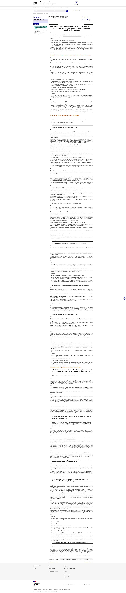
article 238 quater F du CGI (59, 431)
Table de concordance (52, 568)
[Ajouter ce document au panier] (85, 17)
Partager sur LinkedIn (88, 20)
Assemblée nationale (66, 566)
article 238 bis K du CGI (86, 389)
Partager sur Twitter (85, 20)
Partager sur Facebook (82, 20)
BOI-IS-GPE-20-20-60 (74, 300)
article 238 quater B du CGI (77, 456)
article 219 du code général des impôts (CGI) (71, 36)
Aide (34, 566)
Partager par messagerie (90, 20)
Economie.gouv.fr (66, 574)
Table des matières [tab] (37, 17)
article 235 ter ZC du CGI (68, 310)
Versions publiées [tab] (37, 21)
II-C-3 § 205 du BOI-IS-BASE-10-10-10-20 (78, 447)
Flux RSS (50, 566)
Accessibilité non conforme (37, 589)
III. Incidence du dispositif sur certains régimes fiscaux (39, 33)
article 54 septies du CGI (85, 183)
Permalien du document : (53, 559)
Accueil (34, 7)
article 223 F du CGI (54, 300)
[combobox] (50, 11)
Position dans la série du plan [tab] (39, 19)
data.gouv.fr (88, 584)
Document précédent (54, 24)
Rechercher (67, 11)
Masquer (37, 24)
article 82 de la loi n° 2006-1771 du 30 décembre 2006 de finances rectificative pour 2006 (74, 471)
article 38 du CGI (74, 85)
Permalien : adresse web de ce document (88, 17)
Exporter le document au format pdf (82, 17)
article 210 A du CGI (70, 265)
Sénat (64, 577)
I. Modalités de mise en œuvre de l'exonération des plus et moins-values (41, 27)
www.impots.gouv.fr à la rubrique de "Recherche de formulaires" (72, 113)
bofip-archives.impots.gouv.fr (53, 571)
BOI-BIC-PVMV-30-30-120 (70, 51)
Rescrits (57, 7)
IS (44, 13)
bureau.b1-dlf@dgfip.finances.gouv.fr (64, 423)
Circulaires (65, 569)
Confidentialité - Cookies (57, 589)
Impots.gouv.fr (66, 576)
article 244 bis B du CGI (64, 551)
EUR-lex (65, 573)
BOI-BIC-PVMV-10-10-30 (82, 142)
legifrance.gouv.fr (81, 584)
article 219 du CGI (61, 121)
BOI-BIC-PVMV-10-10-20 (72, 142)
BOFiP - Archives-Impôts (64, 7)
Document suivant (87, 24)
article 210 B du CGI (68, 82)
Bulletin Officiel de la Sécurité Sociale (69, 568)
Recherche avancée (76, 10)
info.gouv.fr (66, 584)
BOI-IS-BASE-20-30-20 (58, 49)
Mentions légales (45, 589)
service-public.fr (73, 584)
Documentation (51, 569)
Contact (34, 568)
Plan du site (50, 589)
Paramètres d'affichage (67, 589)
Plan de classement (41, 7)
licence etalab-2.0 (53, 591)
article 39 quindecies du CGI (74, 107)
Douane (65, 571)
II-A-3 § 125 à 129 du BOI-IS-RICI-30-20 (83, 556)
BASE (47, 13)
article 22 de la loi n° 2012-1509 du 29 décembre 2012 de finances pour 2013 (71, 207)
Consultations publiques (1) (50, 7)
